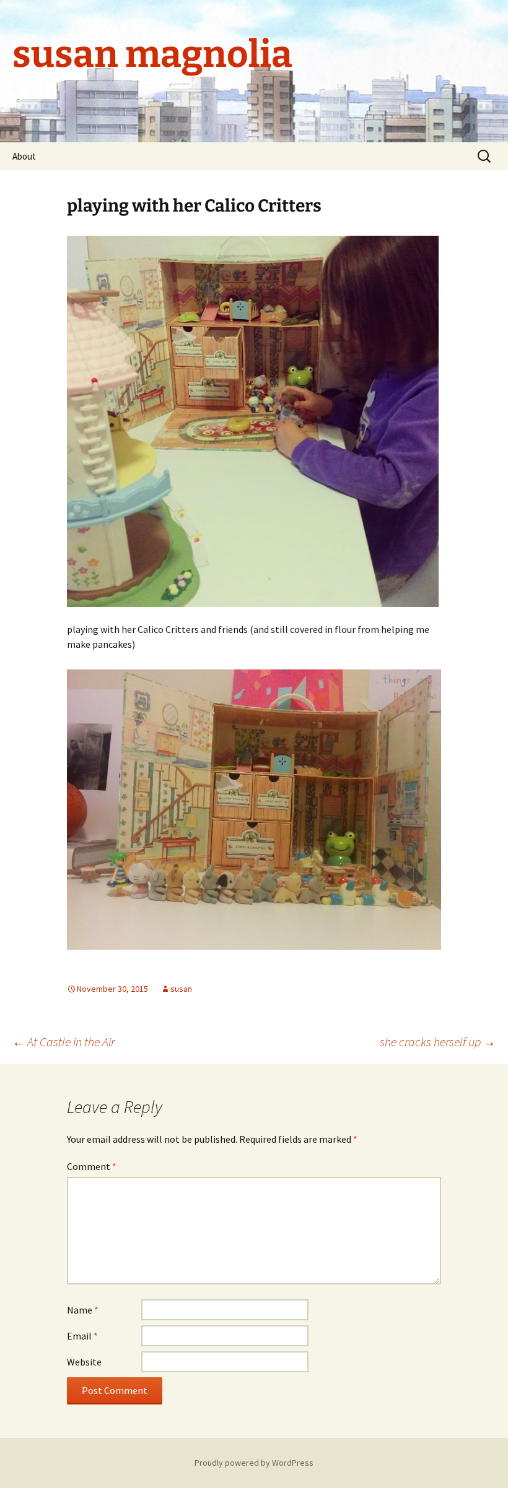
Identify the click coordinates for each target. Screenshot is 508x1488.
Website (84, 1362)
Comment (91, 1166)
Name (83, 1310)
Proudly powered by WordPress (254, 1462)
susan (181, 988)
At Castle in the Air (63, 1041)
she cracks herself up (438, 1041)
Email (82, 1336)
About (24, 156)
